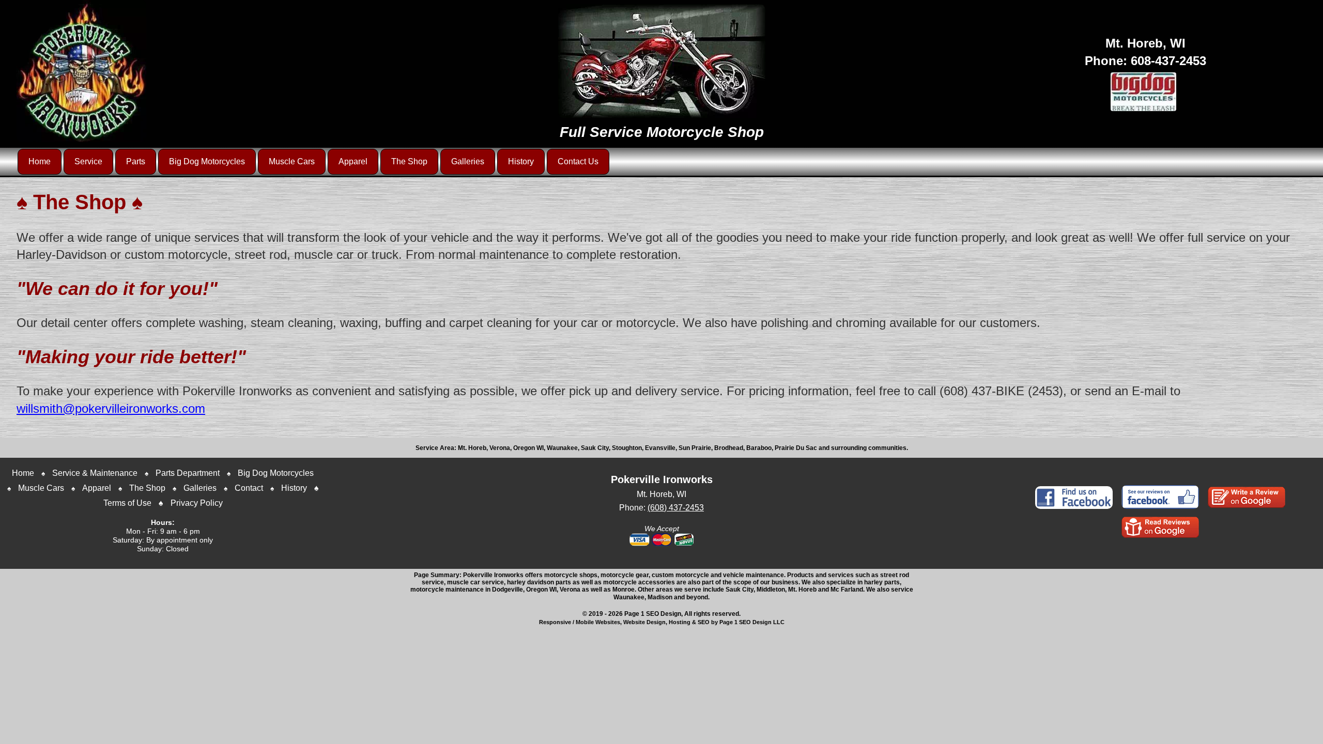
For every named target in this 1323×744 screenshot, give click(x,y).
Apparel (353, 161)
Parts (135, 161)
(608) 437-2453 (676, 507)
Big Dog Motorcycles (207, 161)
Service (88, 161)
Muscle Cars (292, 161)
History (521, 161)
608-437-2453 (1168, 61)
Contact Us (578, 161)
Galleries (467, 161)
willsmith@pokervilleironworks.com (111, 408)
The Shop (409, 161)
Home (39, 161)
